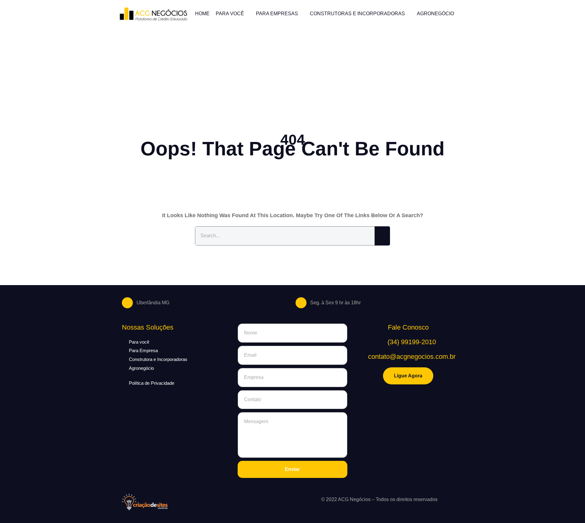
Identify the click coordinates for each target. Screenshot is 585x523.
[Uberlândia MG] (127, 302)
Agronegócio (435, 13)
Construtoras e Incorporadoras (357, 13)
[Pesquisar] (382, 236)
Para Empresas (277, 13)
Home (202, 13)
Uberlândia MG (152, 302)
